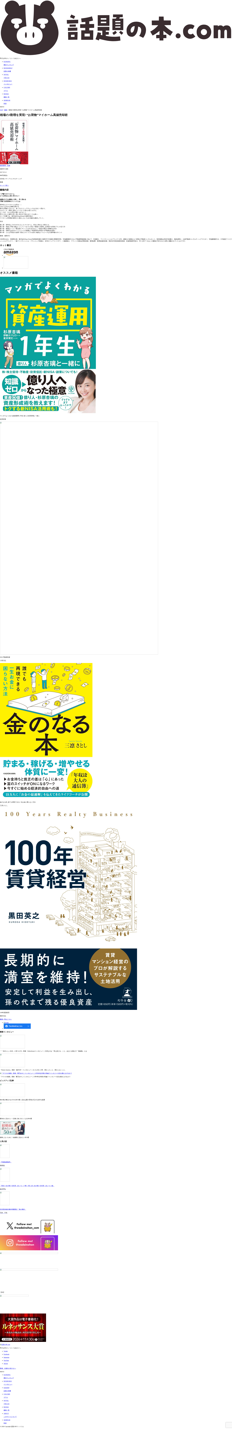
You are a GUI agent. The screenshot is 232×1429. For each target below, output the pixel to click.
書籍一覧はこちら (6, 1019)
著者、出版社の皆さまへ (8, 1368)
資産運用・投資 (5, 165)
